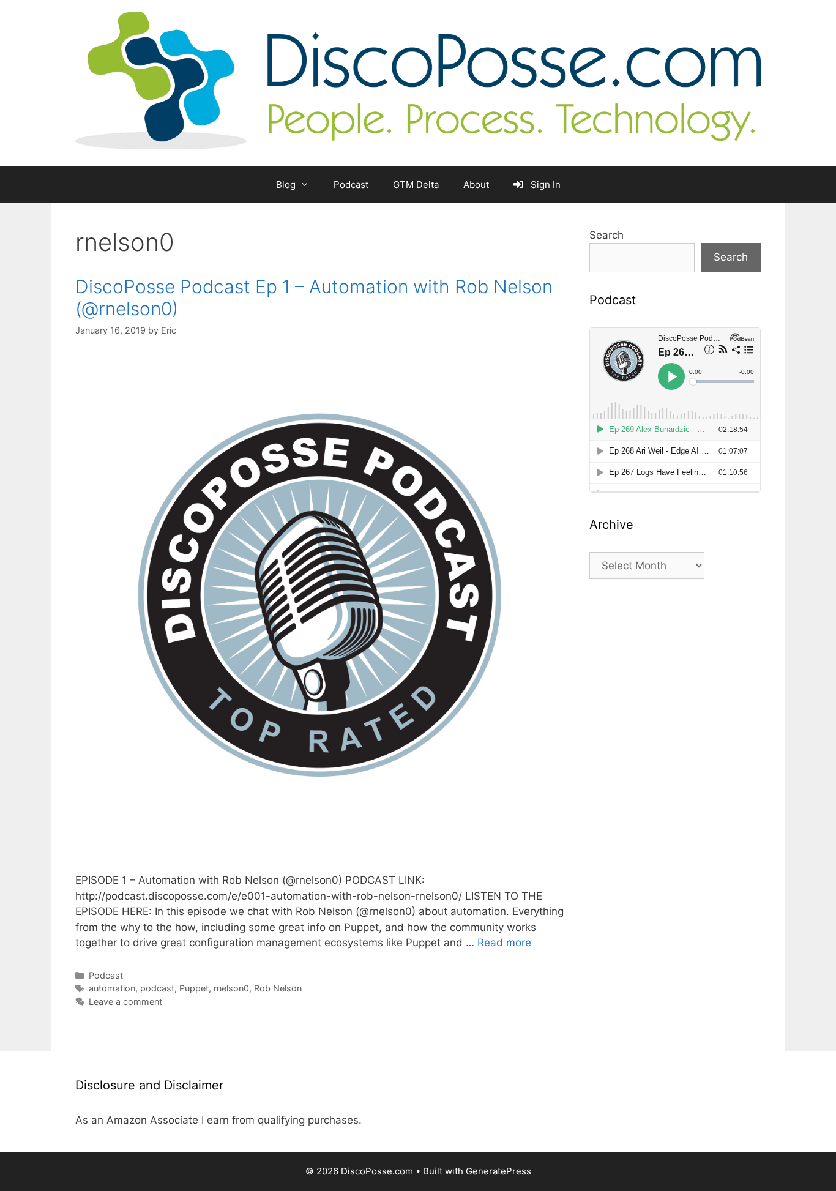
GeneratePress (498, 1171)
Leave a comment (125, 1001)
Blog (286, 184)
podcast (157, 988)
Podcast (351, 184)
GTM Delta (416, 184)
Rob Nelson (278, 988)
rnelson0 (231, 988)
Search (606, 235)
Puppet (194, 988)
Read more (504, 942)
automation (112, 988)
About (476, 184)
